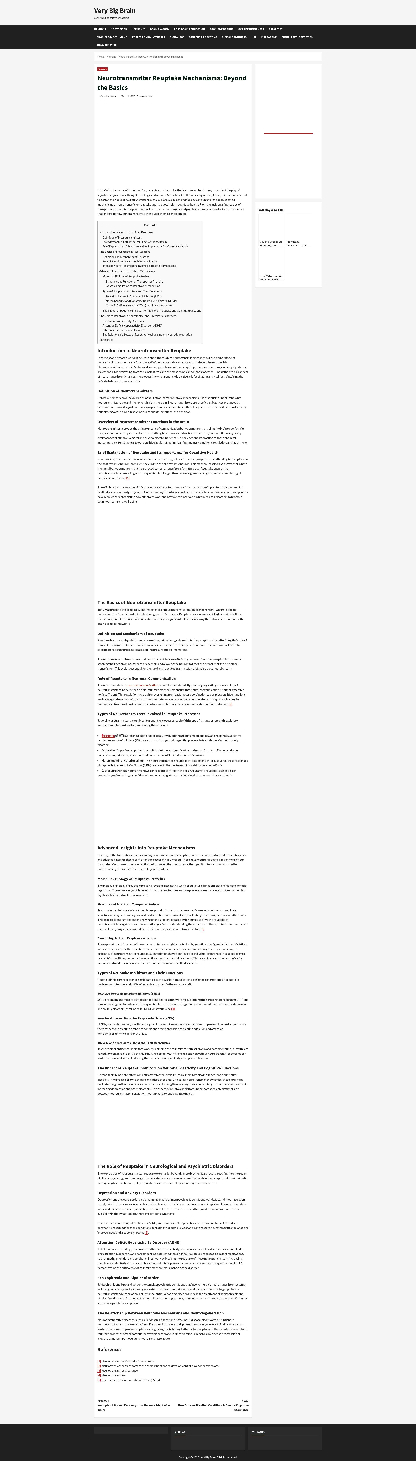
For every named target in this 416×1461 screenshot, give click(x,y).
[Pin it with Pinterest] (204, 1442)
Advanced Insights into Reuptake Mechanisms (127, 271)
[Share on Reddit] (195, 1442)
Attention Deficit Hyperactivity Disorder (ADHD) (132, 325)
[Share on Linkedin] (213, 1442)
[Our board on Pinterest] (264, 1442)
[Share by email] (230, 1442)
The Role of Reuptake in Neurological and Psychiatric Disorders (137, 315)
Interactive (269, 37)
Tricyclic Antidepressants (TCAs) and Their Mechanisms (140, 305)
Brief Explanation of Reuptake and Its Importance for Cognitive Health (145, 246)
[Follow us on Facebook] (255, 1442)
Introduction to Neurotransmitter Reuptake (126, 232)
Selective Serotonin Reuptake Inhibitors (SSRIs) (134, 296)
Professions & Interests (148, 37)
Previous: (134, 1405)
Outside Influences (251, 29)
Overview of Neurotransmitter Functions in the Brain (135, 242)
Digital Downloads (234, 37)
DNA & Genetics (107, 44)
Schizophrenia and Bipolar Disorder (124, 330)
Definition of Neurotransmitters (122, 237)
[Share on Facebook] (178, 1442)
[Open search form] (321, 37)
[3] (202, 929)
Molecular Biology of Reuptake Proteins (127, 276)
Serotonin (108, 735)
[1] (128, 478)
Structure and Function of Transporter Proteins (134, 281)
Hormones (138, 29)
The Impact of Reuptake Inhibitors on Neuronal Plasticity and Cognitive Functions (152, 310)
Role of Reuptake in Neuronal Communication (130, 261)
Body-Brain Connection (189, 29)
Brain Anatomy (159, 29)
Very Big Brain (115, 10)
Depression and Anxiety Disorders (123, 321)
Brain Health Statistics (297, 37)
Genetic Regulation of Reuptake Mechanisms (133, 286)
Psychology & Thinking (112, 37)
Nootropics (119, 29)
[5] (146, 1232)
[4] (173, 1009)
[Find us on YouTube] (272, 1442)
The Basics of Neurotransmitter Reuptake (124, 251)
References (106, 339)
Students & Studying (203, 37)
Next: (213, 1405)
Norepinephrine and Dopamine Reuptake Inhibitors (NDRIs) (141, 301)
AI (255, 37)
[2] (230, 704)
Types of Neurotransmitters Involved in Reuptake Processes (139, 265)
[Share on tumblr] (221, 1442)
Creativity (275, 29)
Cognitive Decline (221, 29)
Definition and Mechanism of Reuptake (126, 257)
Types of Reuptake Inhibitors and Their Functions (132, 291)
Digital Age (177, 37)
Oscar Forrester (108, 95)
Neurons (100, 29)
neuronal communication (142, 685)
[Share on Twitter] (187, 1442)
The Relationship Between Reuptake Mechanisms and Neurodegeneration (147, 334)
